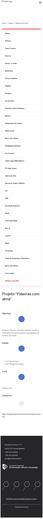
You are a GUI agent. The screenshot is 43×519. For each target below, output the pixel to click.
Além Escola (9, 131)
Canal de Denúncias (21, 507)
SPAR (7, 213)
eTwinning (9, 251)
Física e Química (11, 78)
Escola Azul (9, 101)
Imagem (8, 86)
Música (7, 116)
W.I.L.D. (7, 228)
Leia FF (7, 236)
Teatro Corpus (10, 48)
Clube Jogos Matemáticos (14, 161)
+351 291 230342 (11, 455)
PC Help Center (11, 168)
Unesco (8, 56)
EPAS (7, 243)
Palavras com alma (12, 281)
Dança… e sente (11, 63)
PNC (6, 198)
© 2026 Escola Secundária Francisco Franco (21, 499)
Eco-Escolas (9, 153)
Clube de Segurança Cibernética (17, 258)
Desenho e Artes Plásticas (15, 108)
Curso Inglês (9, 273)
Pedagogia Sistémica (13, 146)
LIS (6, 191)
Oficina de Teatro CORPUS (15, 183)
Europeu (8, 93)
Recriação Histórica (12, 206)
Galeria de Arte (10, 176)
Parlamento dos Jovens (13, 123)
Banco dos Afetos (11, 138)
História (8, 41)
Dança (7, 33)
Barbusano (9, 71)
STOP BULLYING (11, 221)
